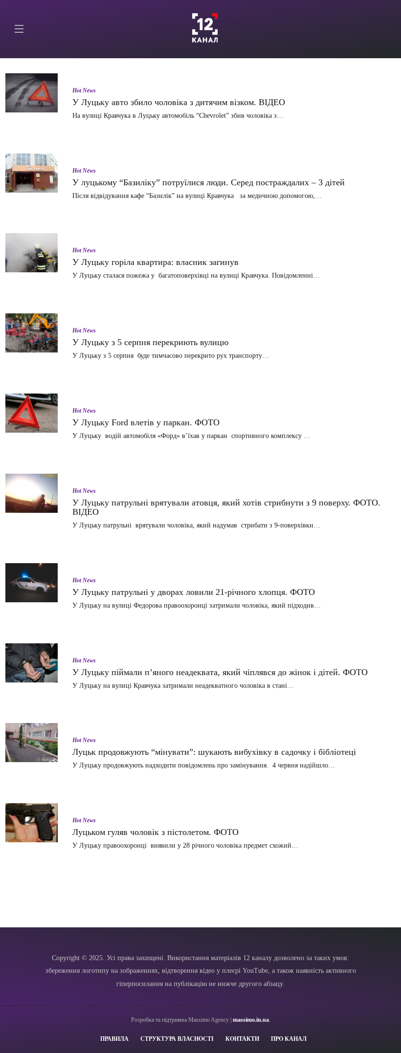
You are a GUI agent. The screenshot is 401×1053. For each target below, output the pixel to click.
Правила (114, 1038)
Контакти (242, 1038)
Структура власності (177, 1038)
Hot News (84, 90)
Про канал (289, 1038)
